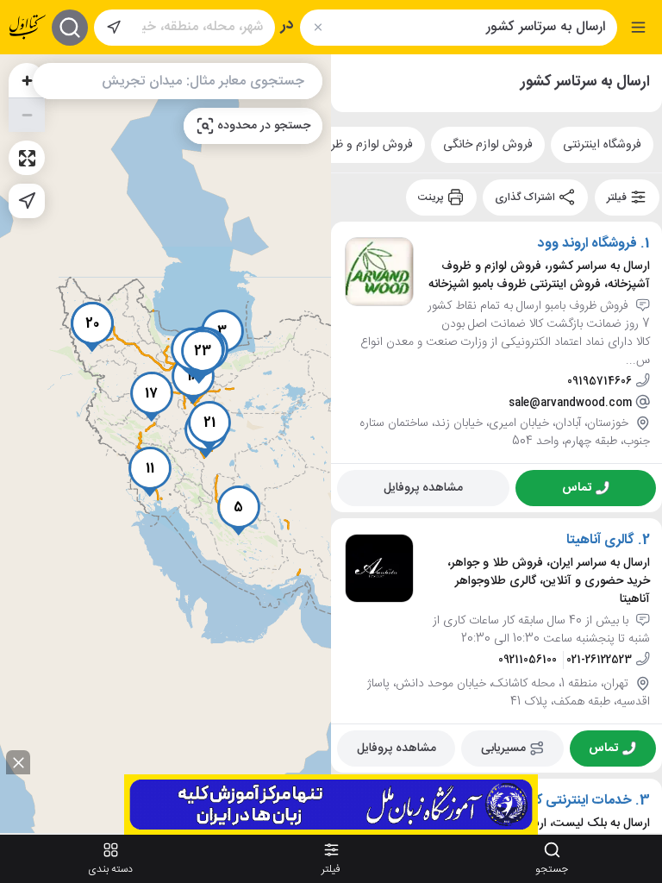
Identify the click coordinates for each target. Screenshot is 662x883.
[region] (165, 443)
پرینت (432, 197)
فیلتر (618, 197)
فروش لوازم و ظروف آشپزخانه (341, 145)
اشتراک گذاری (526, 197)
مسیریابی (503, 747)
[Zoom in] (27, 80)
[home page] (27, 27)
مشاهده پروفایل (423, 487)
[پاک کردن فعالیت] (318, 27)
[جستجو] (70, 27)
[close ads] (18, 762)
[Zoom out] (27, 114)
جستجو (551, 869)
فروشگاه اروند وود (587, 244)
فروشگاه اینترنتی (602, 145)
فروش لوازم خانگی (488, 145)
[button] (238, 510)
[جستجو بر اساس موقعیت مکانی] (114, 27)
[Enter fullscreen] (27, 158)
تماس (576, 487)
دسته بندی (110, 869)
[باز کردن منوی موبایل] (638, 27)
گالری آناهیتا (600, 540)
